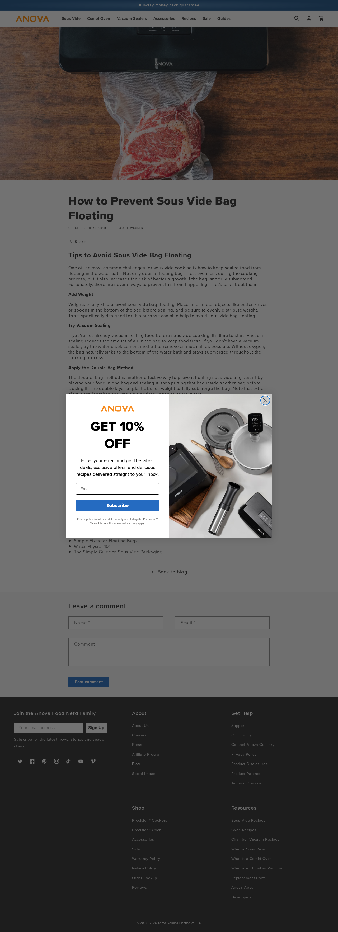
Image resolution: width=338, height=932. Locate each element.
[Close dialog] (265, 400)
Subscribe (117, 505)
